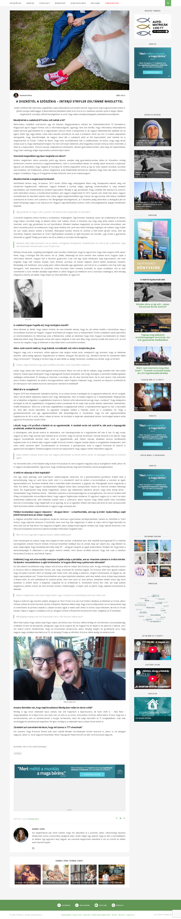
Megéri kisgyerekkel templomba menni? (111, 882)
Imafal (30, 3)
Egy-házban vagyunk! (143, 718)
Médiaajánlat (66, 915)
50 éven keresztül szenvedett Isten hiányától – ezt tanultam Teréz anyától (151, 142)
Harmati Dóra (26, 95)
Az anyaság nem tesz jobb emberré (55, 882)
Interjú (18, 753)
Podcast (45, 3)
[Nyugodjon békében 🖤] (152, 558)
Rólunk (95, 3)
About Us (121, 915)
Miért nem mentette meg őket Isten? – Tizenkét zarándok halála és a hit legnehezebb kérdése (150, 204)
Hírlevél (114, 915)
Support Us (130, 915)
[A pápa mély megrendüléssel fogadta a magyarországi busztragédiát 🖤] (140, 558)
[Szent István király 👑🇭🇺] (152, 545)
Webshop (60, 3)
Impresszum (77, 915)
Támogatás (112, 3)
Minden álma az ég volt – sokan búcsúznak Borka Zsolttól (152, 173)
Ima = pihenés (140, 408)
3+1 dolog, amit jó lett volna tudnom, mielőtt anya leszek (28, 882)
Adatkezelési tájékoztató (101, 915)
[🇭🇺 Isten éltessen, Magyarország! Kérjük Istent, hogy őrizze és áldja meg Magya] (140, 545)
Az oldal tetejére (162, 915)
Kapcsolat (86, 915)
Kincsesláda (78, 3)
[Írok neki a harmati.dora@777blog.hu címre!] (33, 848)
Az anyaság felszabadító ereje (83, 882)
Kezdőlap (15, 3)
